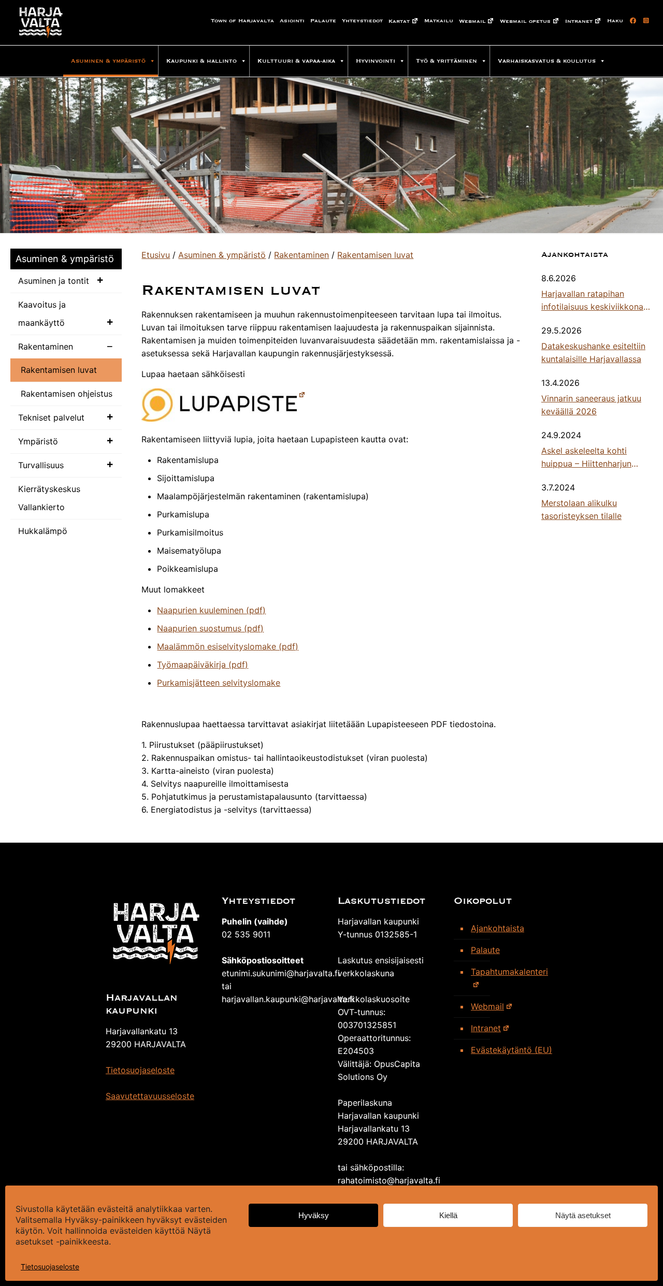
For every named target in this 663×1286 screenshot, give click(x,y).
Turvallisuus (41, 465)
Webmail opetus (525, 21)
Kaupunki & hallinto (201, 60)
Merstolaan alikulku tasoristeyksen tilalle (581, 509)
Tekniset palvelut (51, 417)
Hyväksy (313, 1215)
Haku (615, 21)
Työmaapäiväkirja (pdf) (202, 664)
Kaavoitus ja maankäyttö (42, 313)
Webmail (472, 21)
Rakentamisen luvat (59, 370)
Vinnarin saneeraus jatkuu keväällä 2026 (591, 404)
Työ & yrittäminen (446, 60)
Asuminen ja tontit (53, 281)
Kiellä (448, 1215)
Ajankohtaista (497, 928)
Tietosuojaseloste (50, 1266)
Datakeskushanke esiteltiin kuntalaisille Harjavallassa (593, 352)
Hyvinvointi (375, 60)
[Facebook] (631, 20)
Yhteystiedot (362, 21)
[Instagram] (644, 20)
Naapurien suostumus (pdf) (210, 628)
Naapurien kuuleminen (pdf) (211, 610)
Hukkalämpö (42, 531)
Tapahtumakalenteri (509, 971)
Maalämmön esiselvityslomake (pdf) (227, 646)
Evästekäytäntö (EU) (511, 1050)
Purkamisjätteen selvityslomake (218, 682)
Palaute (323, 21)
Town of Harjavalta (242, 21)
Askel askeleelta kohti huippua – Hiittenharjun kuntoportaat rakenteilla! (589, 457)
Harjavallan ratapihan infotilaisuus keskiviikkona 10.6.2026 (592, 300)
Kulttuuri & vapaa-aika (296, 60)
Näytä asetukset (583, 1215)
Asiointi (292, 21)
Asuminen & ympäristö (108, 60)
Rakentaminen (45, 346)
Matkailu (438, 21)
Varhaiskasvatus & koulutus (547, 60)
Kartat (399, 21)
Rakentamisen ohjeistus (66, 393)
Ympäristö (38, 441)
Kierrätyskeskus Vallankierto (49, 498)
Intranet (579, 21)
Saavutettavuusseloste (150, 1096)
